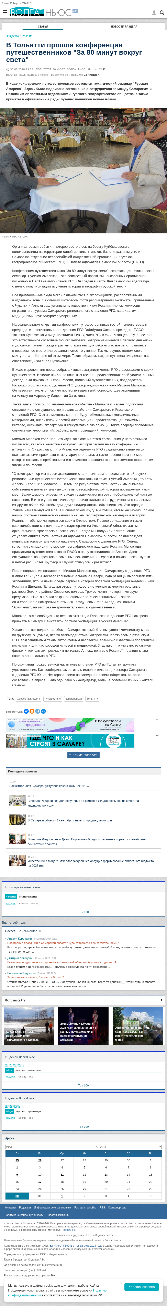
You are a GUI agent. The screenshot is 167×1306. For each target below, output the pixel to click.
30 (17, 1196)
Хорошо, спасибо (142, 1287)
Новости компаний (58, 1214)
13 (106, 1174)
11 (62, 1174)
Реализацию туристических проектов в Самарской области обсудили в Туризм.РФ (62, 962)
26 (40, 1160)
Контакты (10, 1207)
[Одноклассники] (32, 711)
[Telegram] (37, 711)
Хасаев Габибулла (28, 698)
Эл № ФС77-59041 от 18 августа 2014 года (75, 1245)
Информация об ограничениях (52, 1207)
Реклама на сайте (85, 1207)
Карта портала (117, 1207)
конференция (74, 698)
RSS (102, 1207)
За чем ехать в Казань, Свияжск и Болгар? (35, 977)
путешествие (53, 698)
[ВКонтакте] (26, 711)
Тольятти (92, 698)
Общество (12, 36)
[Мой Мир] (43, 711)
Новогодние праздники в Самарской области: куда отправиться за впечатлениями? (63, 942)
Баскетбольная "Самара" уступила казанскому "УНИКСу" (49, 786)
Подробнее (68, 1229)
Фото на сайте (15, 1000)
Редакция (25, 1207)
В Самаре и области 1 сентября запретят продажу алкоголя (70, 820)
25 (17, 1160)
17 (40, 1181)
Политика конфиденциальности (23, 1214)
